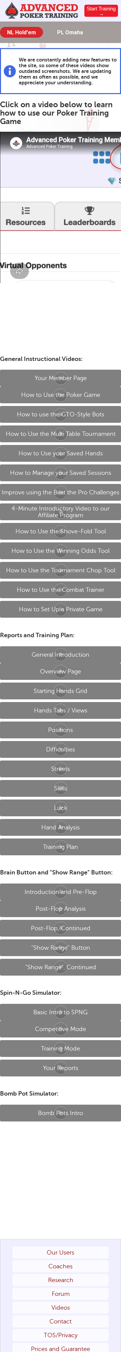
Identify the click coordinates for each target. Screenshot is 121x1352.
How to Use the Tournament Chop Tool (60, 570)
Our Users (60, 1252)
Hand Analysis (60, 827)
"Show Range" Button (60, 947)
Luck (60, 808)
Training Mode (60, 1048)
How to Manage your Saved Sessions (60, 472)
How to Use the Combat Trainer (60, 589)
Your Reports (60, 1068)
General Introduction (60, 654)
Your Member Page (61, 378)
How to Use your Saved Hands (60, 453)
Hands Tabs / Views (60, 710)
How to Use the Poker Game (60, 395)
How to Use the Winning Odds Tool (60, 550)
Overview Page (60, 671)
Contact (60, 1321)
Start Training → (101, 11)
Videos (60, 1307)
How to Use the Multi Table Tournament (61, 434)
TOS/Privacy (61, 1335)
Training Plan (60, 847)
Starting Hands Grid (60, 691)
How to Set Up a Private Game (61, 609)
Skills (60, 788)
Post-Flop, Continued (60, 928)
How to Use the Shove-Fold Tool (60, 531)
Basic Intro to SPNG (60, 1012)
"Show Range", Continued (60, 967)
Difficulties (60, 749)
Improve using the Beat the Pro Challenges (60, 492)
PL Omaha (70, 32)
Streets (60, 769)
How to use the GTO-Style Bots (60, 414)
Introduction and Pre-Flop (61, 892)
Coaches (60, 1266)
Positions (60, 730)
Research (60, 1280)
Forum (61, 1293)
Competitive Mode (60, 1029)
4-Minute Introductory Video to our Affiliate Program (60, 512)
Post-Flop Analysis (61, 908)
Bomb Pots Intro (60, 1113)
